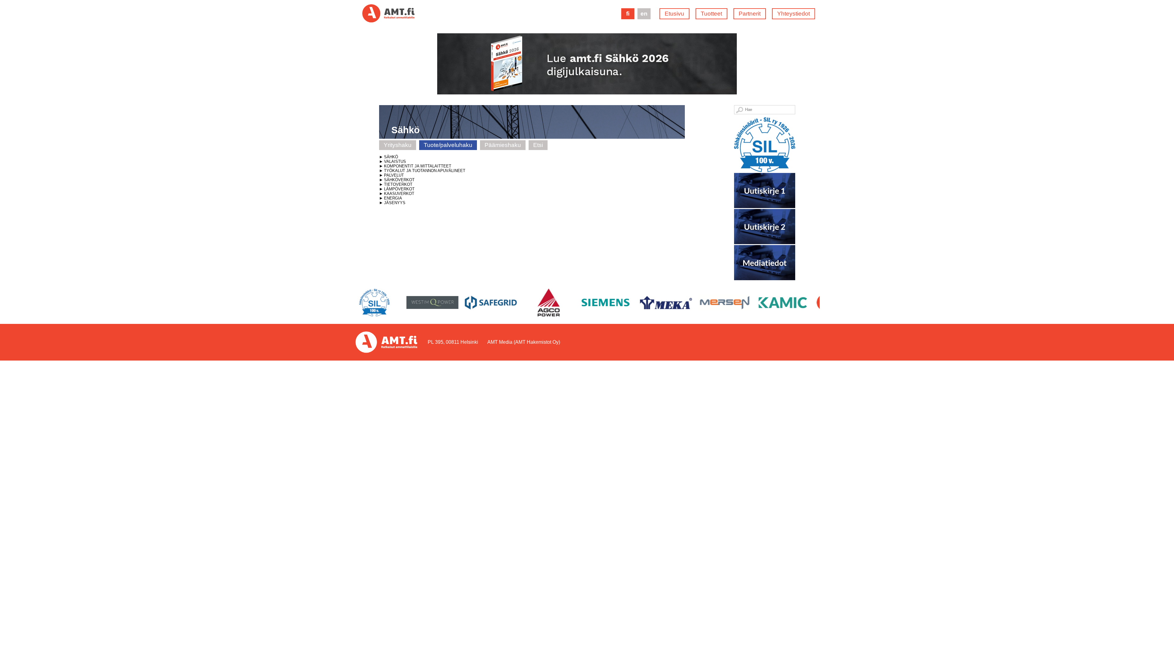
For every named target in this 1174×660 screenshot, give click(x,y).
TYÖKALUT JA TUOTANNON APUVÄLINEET (424, 170)
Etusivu (674, 13)
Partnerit (750, 13)
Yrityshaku (398, 145)
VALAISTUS (395, 161)
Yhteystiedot (793, 13)
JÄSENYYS (394, 202)
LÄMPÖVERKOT (399, 189)
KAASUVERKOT (399, 193)
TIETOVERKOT (398, 184)
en (644, 13)
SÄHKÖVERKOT (399, 180)
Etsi (538, 145)
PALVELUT (394, 175)
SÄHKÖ (391, 157)
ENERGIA (393, 198)
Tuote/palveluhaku (448, 145)
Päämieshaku (503, 145)
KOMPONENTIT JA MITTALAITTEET (417, 166)
